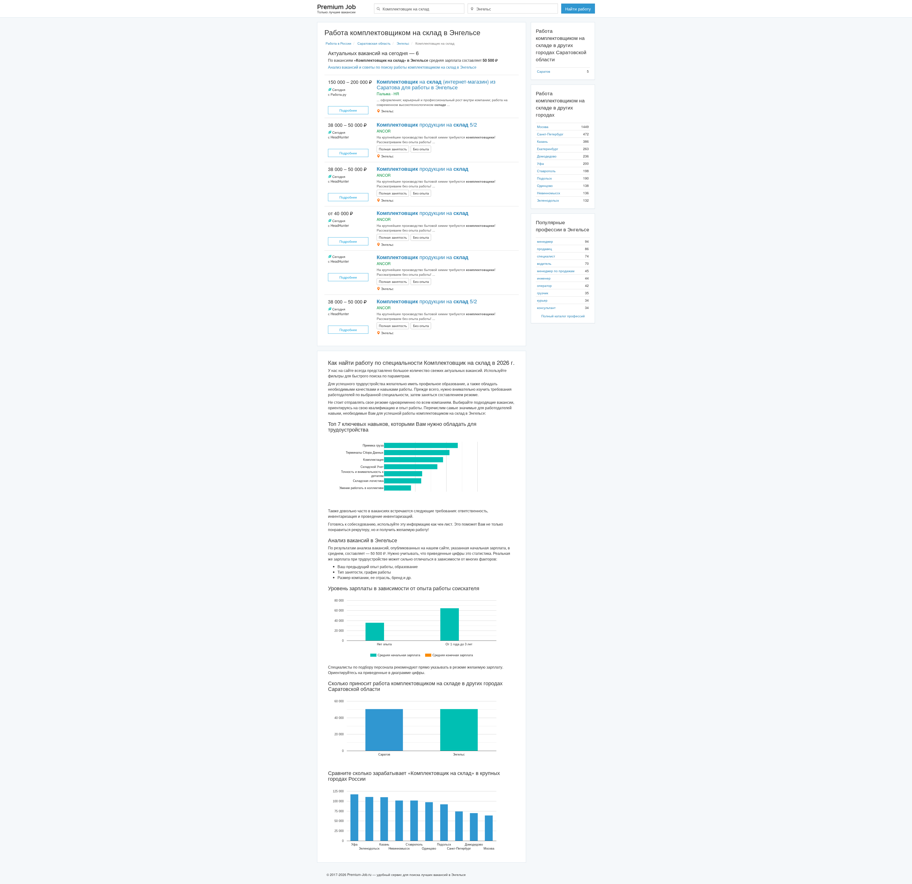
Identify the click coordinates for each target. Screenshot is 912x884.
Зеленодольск (548, 200)
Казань (542, 141)
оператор (544, 285)
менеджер (545, 241)
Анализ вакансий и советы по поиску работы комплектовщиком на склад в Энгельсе (402, 67)
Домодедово (546, 156)
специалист (546, 256)
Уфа (540, 163)
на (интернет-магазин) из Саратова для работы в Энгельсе (436, 84)
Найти (578, 9)
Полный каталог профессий (563, 316)
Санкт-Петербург (550, 134)
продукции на (422, 168)
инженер (544, 278)
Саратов (543, 71)
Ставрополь (546, 170)
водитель (544, 263)
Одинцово (545, 185)
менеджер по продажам (556, 270)
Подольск (544, 178)
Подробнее (348, 110)
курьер (542, 300)
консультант (546, 307)
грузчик (542, 292)
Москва (542, 126)
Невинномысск (548, 192)
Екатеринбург (547, 148)
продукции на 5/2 (427, 124)
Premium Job (336, 9)
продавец (544, 248)
